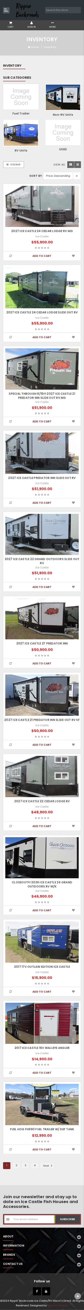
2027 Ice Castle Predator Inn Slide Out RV (42, 478)
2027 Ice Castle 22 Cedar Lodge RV (42, 801)
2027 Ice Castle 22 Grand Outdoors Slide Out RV (42, 561)
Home (35, 47)
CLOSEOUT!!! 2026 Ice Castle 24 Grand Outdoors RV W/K (42, 884)
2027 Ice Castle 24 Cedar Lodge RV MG (42, 231)
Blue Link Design (57, 1305)
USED (63, 149)
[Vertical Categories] (6, 10)
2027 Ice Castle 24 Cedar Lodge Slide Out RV (42, 312)
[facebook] (37, 1291)
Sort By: (36, 176)
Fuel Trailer (21, 113)
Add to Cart (41, 256)
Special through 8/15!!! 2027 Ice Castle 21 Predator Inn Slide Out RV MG (42, 396)
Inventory (50, 47)
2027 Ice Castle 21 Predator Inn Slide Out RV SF (42, 720)
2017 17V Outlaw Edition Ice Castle (42, 967)
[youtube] (46, 1291)
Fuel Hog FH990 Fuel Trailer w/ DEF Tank (42, 1129)
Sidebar (15, 164)
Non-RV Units (63, 115)
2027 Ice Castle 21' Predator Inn (42, 643)
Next (46, 1166)
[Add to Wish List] (73, 255)
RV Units (21, 150)
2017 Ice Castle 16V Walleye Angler (42, 1048)
